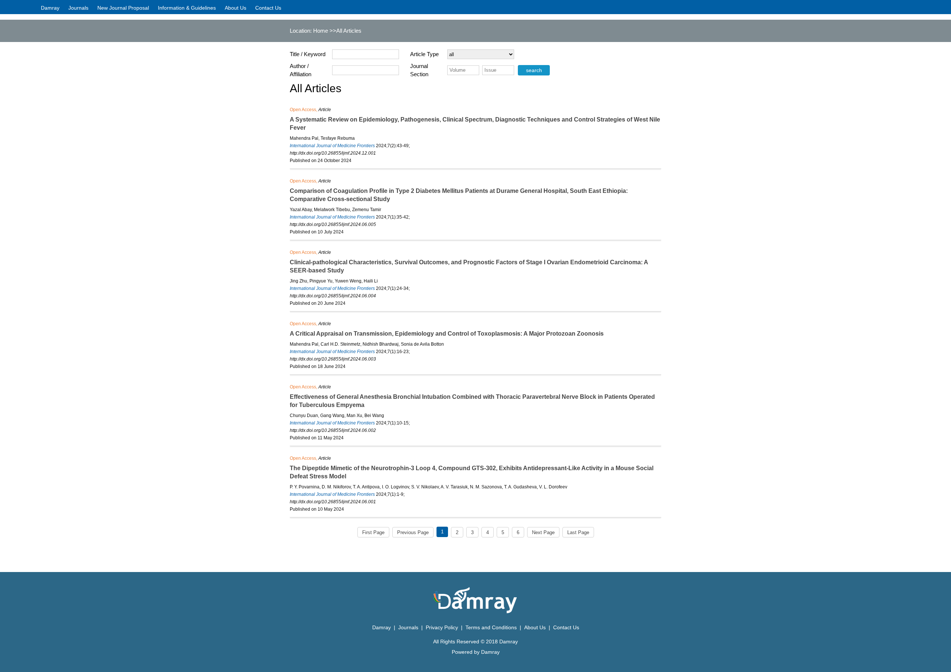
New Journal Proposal (123, 8)
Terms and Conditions (491, 627)
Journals (78, 8)
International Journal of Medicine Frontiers (332, 145)
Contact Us (268, 8)
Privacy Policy (443, 627)
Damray (50, 8)
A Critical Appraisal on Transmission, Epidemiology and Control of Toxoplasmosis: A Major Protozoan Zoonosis (447, 333)
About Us (235, 8)
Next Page (543, 532)
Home (320, 31)
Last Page (578, 532)
